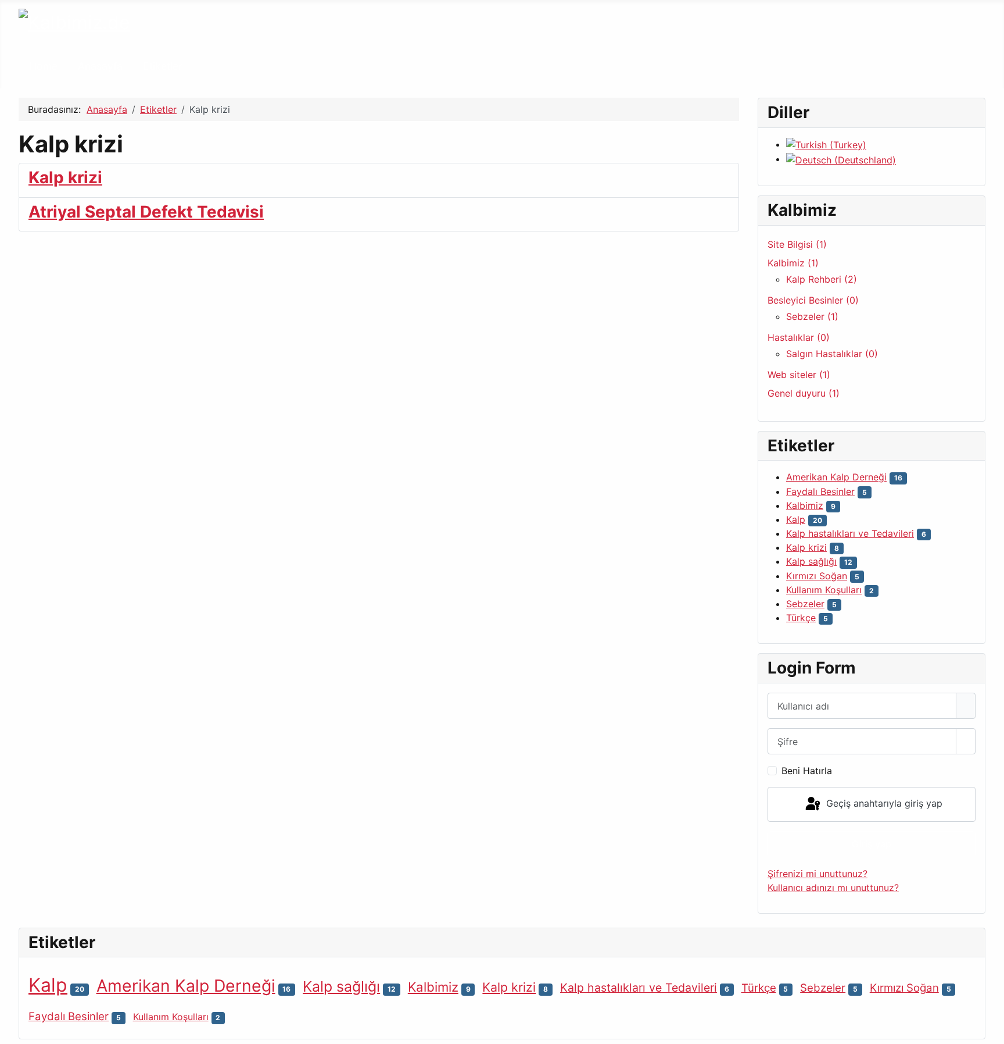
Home (43, 66)
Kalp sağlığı (811, 561)
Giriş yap (871, 844)
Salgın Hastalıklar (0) (832, 353)
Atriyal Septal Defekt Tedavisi (146, 212)
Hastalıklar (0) (799, 337)
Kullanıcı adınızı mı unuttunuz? (833, 887)
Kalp (795, 519)
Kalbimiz (804, 505)
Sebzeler (805, 604)
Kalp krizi (65, 177)
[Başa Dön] (989, 1029)
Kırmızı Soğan (816, 576)
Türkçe (801, 617)
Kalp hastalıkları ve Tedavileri (850, 533)
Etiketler (162, 66)
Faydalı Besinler (820, 491)
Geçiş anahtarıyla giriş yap (882, 803)
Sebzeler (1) (812, 316)
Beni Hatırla (806, 770)
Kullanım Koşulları (824, 590)
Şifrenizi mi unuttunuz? (817, 873)
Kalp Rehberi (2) (821, 279)
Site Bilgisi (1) (797, 244)
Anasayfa (100, 66)
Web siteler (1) (799, 374)
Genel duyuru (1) (804, 393)
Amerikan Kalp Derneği (836, 477)
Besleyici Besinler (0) (813, 300)
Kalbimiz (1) (793, 263)
